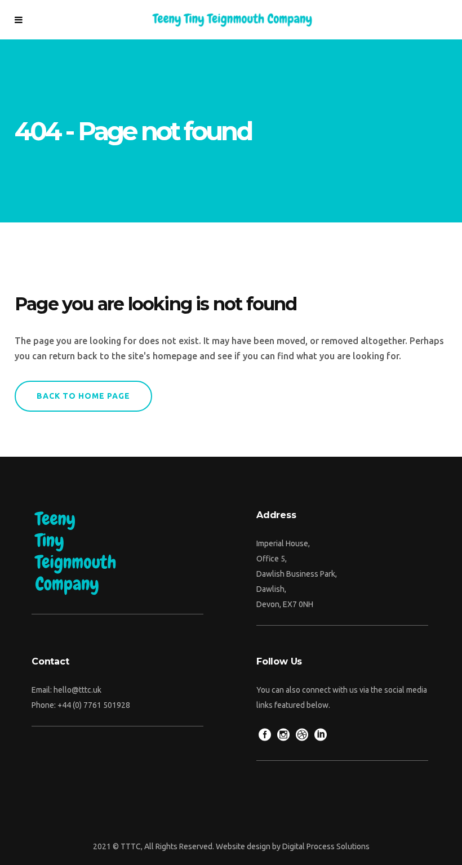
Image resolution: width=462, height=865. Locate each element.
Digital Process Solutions (326, 846)
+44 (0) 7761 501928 (93, 705)
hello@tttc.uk (77, 689)
